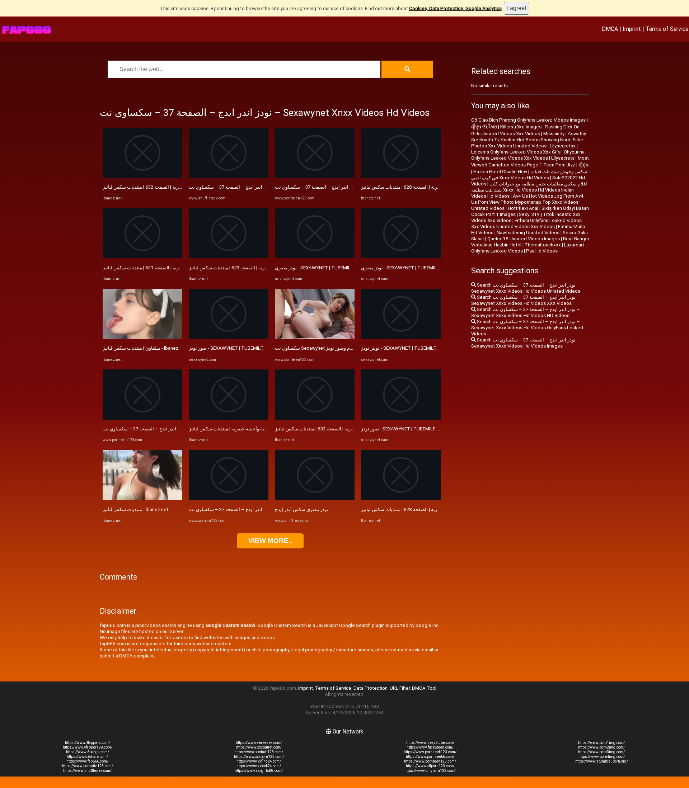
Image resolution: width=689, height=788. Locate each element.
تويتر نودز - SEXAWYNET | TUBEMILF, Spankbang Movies (419, 348)
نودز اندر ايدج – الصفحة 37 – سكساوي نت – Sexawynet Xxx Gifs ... (342, 187)
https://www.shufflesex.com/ (87, 770)
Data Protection (370, 688)
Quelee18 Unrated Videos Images (523, 239)
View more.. (270, 540)
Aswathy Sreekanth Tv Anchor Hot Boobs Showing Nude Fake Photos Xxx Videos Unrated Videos (528, 140)
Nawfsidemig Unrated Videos (528, 233)
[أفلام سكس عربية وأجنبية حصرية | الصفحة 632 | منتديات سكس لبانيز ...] (142, 176)
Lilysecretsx (563, 146)
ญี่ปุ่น (583, 165)
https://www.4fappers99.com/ (87, 747)
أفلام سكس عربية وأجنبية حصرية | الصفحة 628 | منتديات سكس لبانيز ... (430, 187)
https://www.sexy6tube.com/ (430, 742)
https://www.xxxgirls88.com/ (259, 770)
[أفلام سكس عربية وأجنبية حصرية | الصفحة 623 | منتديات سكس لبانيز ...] (228, 257)
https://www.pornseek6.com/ (430, 756)
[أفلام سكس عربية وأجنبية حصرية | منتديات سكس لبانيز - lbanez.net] (228, 418)
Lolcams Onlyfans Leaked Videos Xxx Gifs (516, 152)
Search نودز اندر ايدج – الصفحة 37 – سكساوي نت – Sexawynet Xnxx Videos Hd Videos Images (525, 343)
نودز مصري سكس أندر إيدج (301, 509)
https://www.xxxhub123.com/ (258, 752)
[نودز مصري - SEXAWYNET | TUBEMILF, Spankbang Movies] (315, 257)
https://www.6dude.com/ (87, 756)
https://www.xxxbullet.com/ (259, 747)
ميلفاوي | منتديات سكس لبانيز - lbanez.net (145, 348)
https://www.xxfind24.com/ (258, 761)
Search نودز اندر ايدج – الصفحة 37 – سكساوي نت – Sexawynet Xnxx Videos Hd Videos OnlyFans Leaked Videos (527, 327)
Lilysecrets (563, 158)
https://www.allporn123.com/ (430, 766)
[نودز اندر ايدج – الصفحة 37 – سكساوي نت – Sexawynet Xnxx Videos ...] (228, 498)
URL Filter (400, 688)
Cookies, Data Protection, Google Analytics (455, 8)
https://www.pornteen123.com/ (430, 761)
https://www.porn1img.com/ (601, 742)
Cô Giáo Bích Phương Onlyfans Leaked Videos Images (528, 120)
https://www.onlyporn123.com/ (430, 770)
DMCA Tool (424, 688)
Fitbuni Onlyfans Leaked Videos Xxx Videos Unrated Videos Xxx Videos (526, 223)
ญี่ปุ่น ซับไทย (484, 127)
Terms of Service (667, 28)
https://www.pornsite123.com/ (87, 766)
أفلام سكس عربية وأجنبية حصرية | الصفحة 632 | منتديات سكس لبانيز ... (171, 187)
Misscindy (553, 134)
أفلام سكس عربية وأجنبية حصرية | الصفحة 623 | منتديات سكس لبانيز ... (257, 268)
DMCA (610, 28)
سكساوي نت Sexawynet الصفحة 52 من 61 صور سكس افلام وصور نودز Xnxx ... (353, 348)
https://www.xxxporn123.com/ (259, 756)
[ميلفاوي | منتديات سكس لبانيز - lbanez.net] (142, 337)
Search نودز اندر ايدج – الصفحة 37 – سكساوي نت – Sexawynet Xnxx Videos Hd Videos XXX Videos (525, 300)
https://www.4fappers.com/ (87, 742)
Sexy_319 (529, 214)
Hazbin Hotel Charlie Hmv (500, 172)
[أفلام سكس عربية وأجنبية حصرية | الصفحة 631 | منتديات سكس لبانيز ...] (142, 257)
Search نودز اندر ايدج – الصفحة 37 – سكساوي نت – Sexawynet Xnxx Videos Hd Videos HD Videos (525, 312)
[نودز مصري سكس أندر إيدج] (315, 498)
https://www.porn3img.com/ (601, 752)
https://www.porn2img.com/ (601, 747)
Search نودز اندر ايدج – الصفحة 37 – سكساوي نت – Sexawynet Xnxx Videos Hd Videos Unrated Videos (525, 288)
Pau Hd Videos (542, 251)
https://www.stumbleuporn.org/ (601, 761)
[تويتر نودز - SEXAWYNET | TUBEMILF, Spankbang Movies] (401, 337)
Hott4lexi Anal (523, 208)
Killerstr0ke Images (521, 127)
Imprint (632, 28)
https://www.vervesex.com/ (259, 742)
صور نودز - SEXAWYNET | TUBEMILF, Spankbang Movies (247, 348)
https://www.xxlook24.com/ (258, 766)
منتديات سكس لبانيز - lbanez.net (135, 509)
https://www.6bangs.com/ (87, 752)
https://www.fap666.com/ (87, 761)
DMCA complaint (137, 656)
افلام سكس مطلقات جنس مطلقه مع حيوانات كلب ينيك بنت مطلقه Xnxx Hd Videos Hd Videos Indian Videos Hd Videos (529, 190)
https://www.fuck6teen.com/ (430, 747)
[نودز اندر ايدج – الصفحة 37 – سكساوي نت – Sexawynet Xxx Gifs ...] (315, 176)
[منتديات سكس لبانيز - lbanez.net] (142, 498)
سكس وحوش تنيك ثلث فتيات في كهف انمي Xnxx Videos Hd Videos (529, 175)
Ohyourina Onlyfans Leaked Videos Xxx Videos (528, 155)
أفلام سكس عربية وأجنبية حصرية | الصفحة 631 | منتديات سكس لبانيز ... (171, 268)
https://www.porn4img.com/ (601, 756)
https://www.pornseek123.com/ (430, 752)
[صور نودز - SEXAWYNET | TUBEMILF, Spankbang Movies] (228, 337)
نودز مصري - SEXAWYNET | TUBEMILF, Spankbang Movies (335, 268)
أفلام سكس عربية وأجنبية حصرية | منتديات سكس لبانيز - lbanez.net (255, 429)
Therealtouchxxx (543, 245)
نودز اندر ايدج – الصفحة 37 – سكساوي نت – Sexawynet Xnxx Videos (172, 429)
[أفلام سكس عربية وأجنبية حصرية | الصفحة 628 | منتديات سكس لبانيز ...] (401, 176)
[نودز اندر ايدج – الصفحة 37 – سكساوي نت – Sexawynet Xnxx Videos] (142, 418)
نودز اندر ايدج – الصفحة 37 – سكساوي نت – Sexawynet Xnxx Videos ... (261, 509)
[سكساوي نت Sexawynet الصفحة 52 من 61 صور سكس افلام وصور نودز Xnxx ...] (315, 337)
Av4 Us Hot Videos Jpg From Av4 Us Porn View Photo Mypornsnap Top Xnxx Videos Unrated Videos (527, 202)
